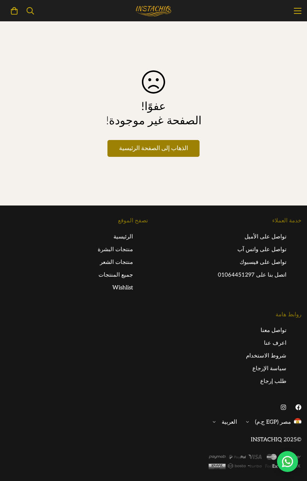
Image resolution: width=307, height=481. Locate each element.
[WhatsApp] (287, 461)
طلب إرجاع (273, 381)
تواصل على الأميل (265, 236)
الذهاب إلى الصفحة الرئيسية (153, 148)
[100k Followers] (283, 407)
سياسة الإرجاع (269, 368)
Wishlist (122, 287)
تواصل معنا (273, 330)
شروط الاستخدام (266, 355)
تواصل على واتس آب (261, 249)
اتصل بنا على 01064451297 (252, 274)
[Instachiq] (153, 10)
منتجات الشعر (116, 262)
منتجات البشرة (115, 249)
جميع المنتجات (115, 274)
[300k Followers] (298, 407)
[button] (14, 10)
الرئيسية (123, 236)
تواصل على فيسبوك (263, 262)
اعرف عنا (275, 343)
